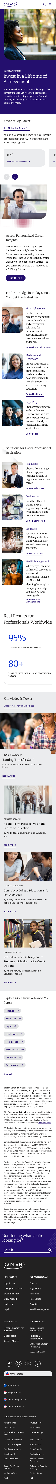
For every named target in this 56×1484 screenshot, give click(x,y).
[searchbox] (28, 1250)
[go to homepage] (28, 1266)
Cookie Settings (36, 1432)
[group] (24, 158)
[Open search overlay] (44, 4)
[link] (9, 1364)
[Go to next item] (15, 177)
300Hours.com (44, 1122)
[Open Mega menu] (50, 4)
